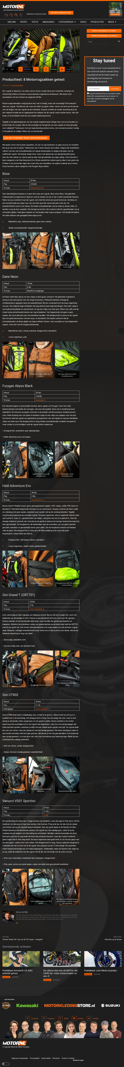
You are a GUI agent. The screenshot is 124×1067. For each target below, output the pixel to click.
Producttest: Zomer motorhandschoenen (30, 137)
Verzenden (115, 89)
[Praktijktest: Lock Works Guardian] (103, 959)
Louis (46, 815)
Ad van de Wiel (18, 85)
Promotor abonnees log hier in (104, 36)
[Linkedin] (17, 922)
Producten (6, 977)
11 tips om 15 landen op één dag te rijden (115, 11)
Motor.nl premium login (61, 13)
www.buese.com (37, 187)
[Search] (119, 41)
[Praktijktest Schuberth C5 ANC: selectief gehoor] (21, 959)
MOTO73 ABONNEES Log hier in (104, 31)
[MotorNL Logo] (14, 1043)
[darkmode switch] (5, 1063)
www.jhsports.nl (38, 500)
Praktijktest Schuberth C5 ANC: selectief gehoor (17, 972)
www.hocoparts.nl (37, 609)
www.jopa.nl (40, 400)
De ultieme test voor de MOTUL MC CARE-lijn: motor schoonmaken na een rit (60, 973)
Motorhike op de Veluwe (113, 939)
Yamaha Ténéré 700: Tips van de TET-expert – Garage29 (22, 939)
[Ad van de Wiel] (8, 917)
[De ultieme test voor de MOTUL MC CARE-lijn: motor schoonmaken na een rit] (62, 959)
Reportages (115, 14)
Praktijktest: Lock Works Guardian (100, 970)
